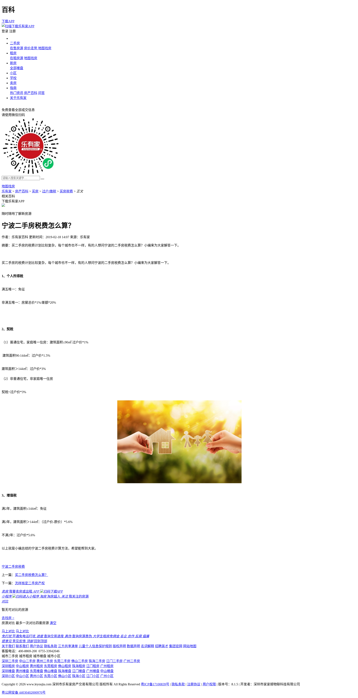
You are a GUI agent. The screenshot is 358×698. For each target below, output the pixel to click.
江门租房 (92, 666)
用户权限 (209, 684)
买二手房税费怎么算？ (31, 575)
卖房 (13, 83)
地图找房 (44, 48)
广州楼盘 (92, 671)
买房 (35, 191)
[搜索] (42, 179)
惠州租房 (36, 666)
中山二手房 (27, 661)
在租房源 (16, 58)
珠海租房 (78, 666)
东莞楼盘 (36, 671)
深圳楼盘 (8, 671)
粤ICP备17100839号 (155, 684)
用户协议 (36, 646)
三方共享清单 (68, 646)
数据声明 (133, 646)
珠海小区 (78, 676)
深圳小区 (8, 676)
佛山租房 (64, 666)
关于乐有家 (18, 98)
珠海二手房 (97, 661)
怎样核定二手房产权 (30, 583)
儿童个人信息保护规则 (95, 646)
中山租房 (22, 666)
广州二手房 (131, 661)
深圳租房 (8, 666)
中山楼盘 (107, 671)
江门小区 (92, 676)
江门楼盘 (78, 671)
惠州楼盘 (22, 671)
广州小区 (107, 676)
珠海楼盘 (64, 671)
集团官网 (175, 646)
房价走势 (31, 48)
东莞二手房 (62, 661)
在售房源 (16, 48)
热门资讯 (16, 93)
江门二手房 (114, 661)
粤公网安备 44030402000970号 (24, 692)
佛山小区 (64, 676)
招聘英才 (161, 646)
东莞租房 (50, 666)
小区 (13, 73)
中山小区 (22, 676)
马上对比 (8, 631)
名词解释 (147, 646)
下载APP (8, 21)
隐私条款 (50, 646)
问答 (41, 93)
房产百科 (30, 93)
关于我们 (8, 646)
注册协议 (193, 684)
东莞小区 (50, 676)
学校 (13, 78)
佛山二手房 (79, 661)
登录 (5, 31)
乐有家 (7, 191)
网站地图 (189, 646)
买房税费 (66, 191)
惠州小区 (36, 676)
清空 (53, 623)
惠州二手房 (44, 661)
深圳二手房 (10, 661)
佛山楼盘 (50, 671)
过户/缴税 (49, 191)
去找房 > (8, 618)
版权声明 (119, 646)
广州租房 (107, 666)
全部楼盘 (16, 68)
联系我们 (22, 646)
